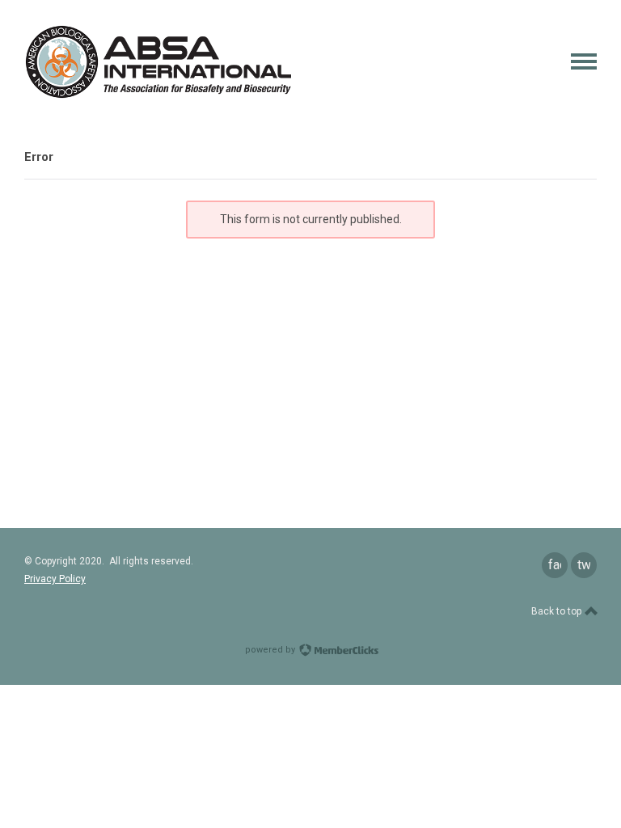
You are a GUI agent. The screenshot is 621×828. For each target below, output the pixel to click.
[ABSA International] (157, 95)
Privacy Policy (55, 579)
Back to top (557, 611)
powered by (271, 649)
